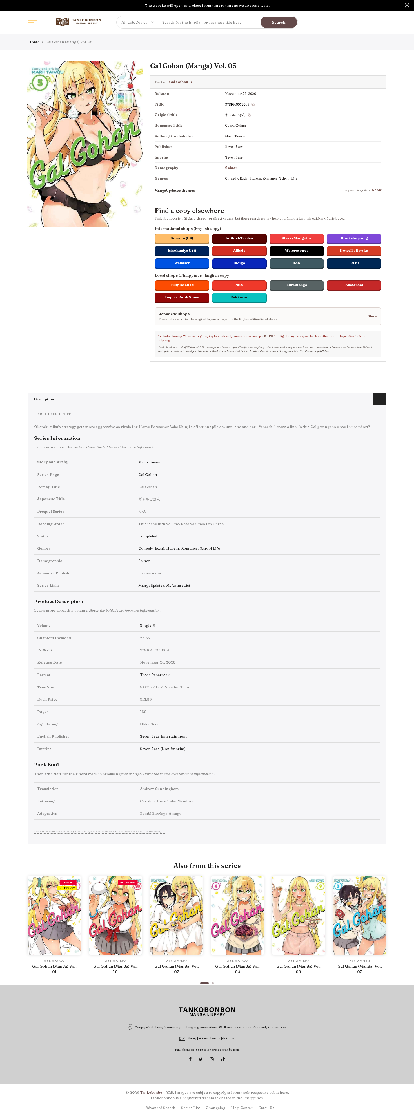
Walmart (182, 263)
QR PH (268, 336)
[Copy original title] (249, 115)
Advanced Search (160, 1107)
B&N (297, 263)
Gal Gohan (180, 82)
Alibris (239, 250)
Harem (172, 548)
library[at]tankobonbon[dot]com (211, 1038)
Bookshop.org (354, 238)
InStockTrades (239, 238)
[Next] (380, 928)
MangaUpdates (151, 585)
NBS (239, 285)
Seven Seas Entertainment (163, 736)
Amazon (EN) (182, 238)
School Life (210, 548)
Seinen (231, 168)
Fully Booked (182, 285)
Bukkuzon (239, 297)
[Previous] (34, 928)
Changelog (215, 1107)
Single (145, 625)
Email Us (266, 1107)
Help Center (242, 1107)
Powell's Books (354, 250)
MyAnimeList (178, 585)
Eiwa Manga (296, 285)
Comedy (145, 548)
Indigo (239, 263)
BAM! (354, 263)
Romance (189, 548)
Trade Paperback (155, 674)
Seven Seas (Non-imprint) (163, 748)
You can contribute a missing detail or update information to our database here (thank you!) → (99, 831)
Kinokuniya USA (182, 250)
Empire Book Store (181, 297)
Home (33, 41)
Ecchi (159, 548)
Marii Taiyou (149, 462)
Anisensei (354, 285)
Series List (190, 1107)
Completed (147, 536)
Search (279, 22)
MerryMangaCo (296, 238)
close (7, 5)
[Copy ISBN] (253, 104)
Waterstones (296, 250)
